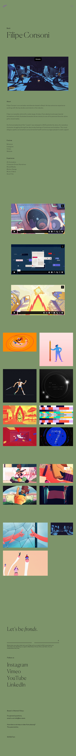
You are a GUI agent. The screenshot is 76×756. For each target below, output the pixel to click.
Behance (10, 144)
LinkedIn (16, 684)
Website (9, 151)
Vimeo (9, 149)
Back (8, 28)
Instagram (10, 146)
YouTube (17, 678)
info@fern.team (20, 718)
